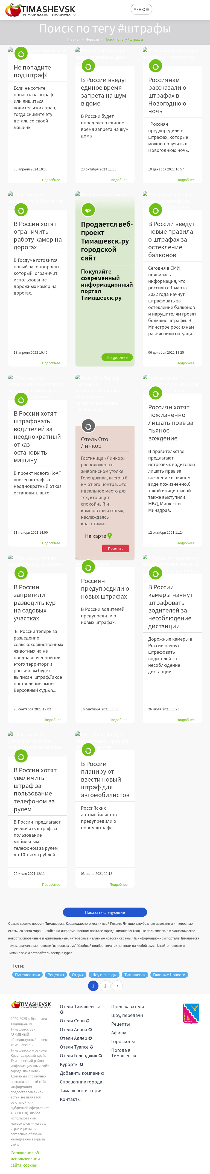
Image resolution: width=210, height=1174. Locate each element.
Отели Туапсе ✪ (76, 1046)
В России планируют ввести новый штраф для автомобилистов (105, 779)
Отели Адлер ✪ (76, 1038)
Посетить (115, 548)
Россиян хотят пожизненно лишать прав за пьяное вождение (170, 422)
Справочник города (81, 1081)
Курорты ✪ (71, 1064)
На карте (95, 535)
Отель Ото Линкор (94, 442)
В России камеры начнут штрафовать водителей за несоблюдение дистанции (170, 606)
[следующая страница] (117, 985)
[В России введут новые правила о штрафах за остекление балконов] (172, 200)
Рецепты (120, 1023)
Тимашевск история (81, 1090)
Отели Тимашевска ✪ (80, 1009)
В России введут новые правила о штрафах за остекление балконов (171, 239)
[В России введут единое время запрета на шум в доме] (105, 56)
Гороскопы (123, 1041)
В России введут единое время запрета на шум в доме (104, 91)
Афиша (118, 1032)
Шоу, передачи (127, 1015)
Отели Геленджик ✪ (81, 1055)
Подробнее (51, 179)
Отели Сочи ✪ (74, 1020)
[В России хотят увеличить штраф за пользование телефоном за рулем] (37, 743)
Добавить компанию (82, 1073)
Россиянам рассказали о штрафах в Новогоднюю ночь (167, 95)
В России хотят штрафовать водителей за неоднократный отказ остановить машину (37, 436)
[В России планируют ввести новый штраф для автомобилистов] (105, 740)
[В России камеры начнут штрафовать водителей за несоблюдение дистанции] (172, 564)
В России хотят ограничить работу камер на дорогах (38, 235)
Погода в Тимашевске (124, 1052)
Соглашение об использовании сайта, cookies (25, 1159)
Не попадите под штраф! (32, 70)
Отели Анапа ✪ (76, 1029)
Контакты (70, 1099)
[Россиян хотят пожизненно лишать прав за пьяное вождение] (172, 384)
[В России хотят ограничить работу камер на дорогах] (37, 200)
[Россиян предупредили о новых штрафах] (105, 561)
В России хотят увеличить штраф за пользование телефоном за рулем (35, 789)
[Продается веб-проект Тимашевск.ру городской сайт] (105, 279)
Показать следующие (105, 912)
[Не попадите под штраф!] (37, 50)
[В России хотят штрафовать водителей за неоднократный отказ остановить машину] (37, 387)
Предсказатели (127, 1006)
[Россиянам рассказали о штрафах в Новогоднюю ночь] (172, 56)
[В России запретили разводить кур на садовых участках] (37, 564)
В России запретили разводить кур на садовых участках (35, 602)
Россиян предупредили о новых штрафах (105, 588)
